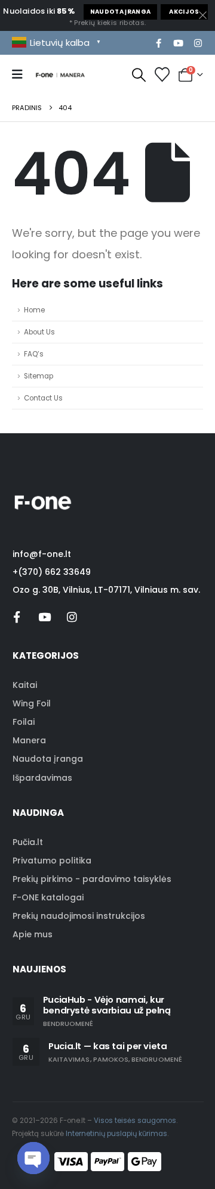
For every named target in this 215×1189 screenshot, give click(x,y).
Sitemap (38, 376)
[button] (139, 75)
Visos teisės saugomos (135, 1120)
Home (34, 310)
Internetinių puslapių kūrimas (116, 1133)
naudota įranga (120, 11)
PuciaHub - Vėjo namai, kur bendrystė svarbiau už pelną (107, 1004)
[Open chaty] (33, 1158)
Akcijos (184, 11)
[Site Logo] (60, 74)
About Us (39, 332)
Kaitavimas (69, 1059)
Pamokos (110, 1059)
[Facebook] (158, 43)
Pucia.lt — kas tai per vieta (107, 1046)
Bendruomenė (68, 1023)
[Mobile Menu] (21, 74)
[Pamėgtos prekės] (162, 74)
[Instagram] (198, 43)
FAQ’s (34, 354)
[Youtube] (178, 43)
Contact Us (43, 398)
